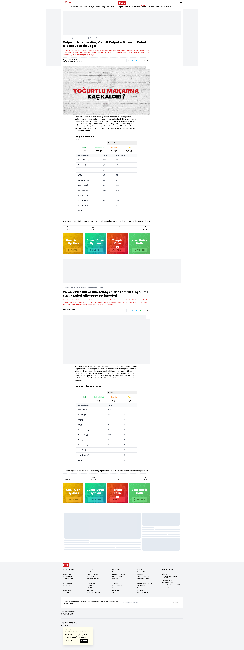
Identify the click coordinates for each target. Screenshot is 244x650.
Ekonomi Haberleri (68, 574)
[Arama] (63, 2)
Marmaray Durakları (167, 569)
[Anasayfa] (66, 565)
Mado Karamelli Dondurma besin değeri (113, 221)
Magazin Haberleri (68, 578)
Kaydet (175, 602)
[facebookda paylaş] (125, 60)
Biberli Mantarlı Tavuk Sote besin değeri (87, 471)
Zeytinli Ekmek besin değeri (72, 221)
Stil (157, 7)
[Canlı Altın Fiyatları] (73, 243)
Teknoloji (136, 7)
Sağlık (120, 7)
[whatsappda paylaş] (140, 60)
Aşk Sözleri (115, 583)
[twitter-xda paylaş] (128, 60)
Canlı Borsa (90, 576)
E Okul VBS (90, 588)
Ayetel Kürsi (115, 578)
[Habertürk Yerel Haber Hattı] (139, 243)
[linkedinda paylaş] (136, 60)
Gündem (74, 7)
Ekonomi (83, 7)
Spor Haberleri (67, 581)
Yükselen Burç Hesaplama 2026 (171, 585)
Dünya (91, 7)
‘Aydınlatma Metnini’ (71, 637)
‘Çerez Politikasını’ (83, 636)
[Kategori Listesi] (180, 2)
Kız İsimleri (165, 574)
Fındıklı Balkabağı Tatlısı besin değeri (130, 471)
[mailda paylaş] (144, 60)
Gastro (144, 7)
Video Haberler (141, 581)
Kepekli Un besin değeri (90, 221)
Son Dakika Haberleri (68, 569)
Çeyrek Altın (115, 590)
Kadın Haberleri (67, 588)
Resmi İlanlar (166, 7)
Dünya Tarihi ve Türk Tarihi (144, 588)
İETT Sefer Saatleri (167, 580)
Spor (98, 7)
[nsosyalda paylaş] (132, 60)
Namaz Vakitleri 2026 (93, 578)
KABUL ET (84, 641)
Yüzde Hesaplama (167, 587)
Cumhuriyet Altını (142, 572)
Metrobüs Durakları (142, 592)
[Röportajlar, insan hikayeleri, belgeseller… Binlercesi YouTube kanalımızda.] (117, 243)
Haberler (65, 572)
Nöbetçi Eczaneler (92, 583)
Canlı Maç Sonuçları (143, 576)
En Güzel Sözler (141, 590)
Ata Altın (139, 569)
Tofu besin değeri (69, 471)
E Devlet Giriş (90, 590)
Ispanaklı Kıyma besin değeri (109, 471)
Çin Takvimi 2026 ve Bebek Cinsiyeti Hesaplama (169, 577)
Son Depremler (116, 569)
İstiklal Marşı (90, 585)
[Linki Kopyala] (147, 60)
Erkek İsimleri (165, 572)
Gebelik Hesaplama (167, 582)
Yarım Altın (115, 592)
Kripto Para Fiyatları (92, 574)
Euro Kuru (90, 572)
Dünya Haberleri (67, 583)
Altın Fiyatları (66, 592)
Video (151, 7)
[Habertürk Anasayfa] (122, 3)
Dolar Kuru (90, 569)
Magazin (105, 7)
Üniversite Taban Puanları (144, 583)
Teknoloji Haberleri (68, 590)
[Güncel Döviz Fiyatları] (95, 243)
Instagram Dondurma (118, 574)
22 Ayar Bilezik (141, 574)
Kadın (113, 7)
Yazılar (127, 7)
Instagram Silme (117, 576)
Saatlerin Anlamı (117, 581)
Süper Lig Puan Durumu (143, 578)
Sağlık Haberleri (67, 585)
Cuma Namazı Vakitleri (94, 581)
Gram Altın (115, 588)
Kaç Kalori (66, 38)
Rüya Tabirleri (141, 585)
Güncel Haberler (67, 576)
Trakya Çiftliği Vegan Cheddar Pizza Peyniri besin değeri (146, 221)
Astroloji (114, 572)
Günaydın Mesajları (118, 585)
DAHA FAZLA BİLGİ (71, 641)
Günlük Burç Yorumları (93, 592)
